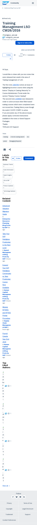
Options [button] (16, 46)
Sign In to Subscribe (25, 43)
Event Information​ (8, 170)
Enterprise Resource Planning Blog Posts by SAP (6, 223)
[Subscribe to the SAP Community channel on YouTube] (20, 497)
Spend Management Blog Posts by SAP (6, 254)
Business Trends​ (8, 164)
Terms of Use (28, 503)
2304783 (16, 85)
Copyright (9, 509)
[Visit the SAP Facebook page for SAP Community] (13, 497)
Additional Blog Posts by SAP (12, 8)
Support (28, 514)
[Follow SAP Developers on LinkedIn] (24, 497)
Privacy (9, 503)
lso (28, 137)
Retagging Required (15, 141)
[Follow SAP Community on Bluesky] (16, 497)
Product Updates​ (8, 186)
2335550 (18, 99)
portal (5, 141)
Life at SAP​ (6, 180)
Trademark (9, 514)
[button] (10, 58)
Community (14, 3)
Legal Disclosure (27, 509)
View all (5, 486)
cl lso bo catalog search (17, 137)
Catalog (5, 137)
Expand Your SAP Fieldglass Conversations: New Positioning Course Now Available (6, 276)
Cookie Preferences (9, 520)
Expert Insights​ (7, 175)
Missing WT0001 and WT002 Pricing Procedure (6, 312)
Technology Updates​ (9, 191)
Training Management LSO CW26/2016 (16, 26)
